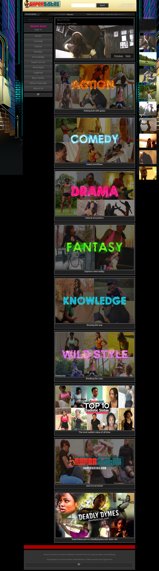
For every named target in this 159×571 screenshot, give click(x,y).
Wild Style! (38, 67)
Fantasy (38, 51)
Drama (38, 46)
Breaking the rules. (67, 23)
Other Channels (38, 83)
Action (38, 36)
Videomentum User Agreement (99, 559)
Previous (118, 56)
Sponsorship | (98, 554)
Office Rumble (82, 14)
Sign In (38, 29)
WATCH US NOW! (94, 486)
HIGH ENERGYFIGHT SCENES (127, 5)
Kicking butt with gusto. (95, 110)
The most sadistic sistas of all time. (95, 432)
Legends (38, 72)
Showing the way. (94, 325)
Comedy (38, 41)
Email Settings (109, 554)
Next (128, 56)
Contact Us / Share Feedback (62, 554)
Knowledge (38, 57)
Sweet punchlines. (94, 164)
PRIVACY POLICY (83, 554)
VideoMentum (79, 559)
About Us (38, 88)
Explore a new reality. (95, 271)
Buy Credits (38, 78)
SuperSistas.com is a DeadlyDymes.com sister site (95, 539)
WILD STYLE (63, 20)
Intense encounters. (94, 218)
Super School (38, 62)
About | (47, 554)
